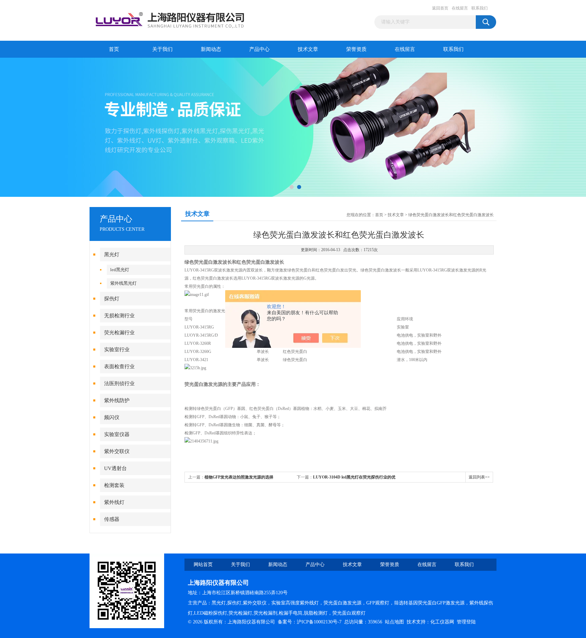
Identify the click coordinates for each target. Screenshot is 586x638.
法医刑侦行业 (119, 383)
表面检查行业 (119, 366)
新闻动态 (211, 49)
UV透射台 (115, 468)
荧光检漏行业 (119, 332)
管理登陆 (466, 621)
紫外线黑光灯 (123, 283)
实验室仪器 (117, 434)
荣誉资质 (356, 49)
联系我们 (479, 8)
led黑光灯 (119, 269)
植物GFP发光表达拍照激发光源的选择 (238, 477)
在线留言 (460, 8)
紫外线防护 (117, 400)
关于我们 (162, 49)
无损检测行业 (119, 315)
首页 (114, 49)
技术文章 (308, 49)
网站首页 (203, 564)
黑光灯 (111, 254)
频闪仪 (111, 417)
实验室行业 (117, 349)
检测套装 (114, 485)
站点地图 (394, 621)
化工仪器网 (442, 621)
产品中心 (259, 49)
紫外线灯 (114, 502)
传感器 (111, 519)
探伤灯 (111, 298)
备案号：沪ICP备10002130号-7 (309, 621)
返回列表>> (479, 477)
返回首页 (440, 8)
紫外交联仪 (117, 451)
